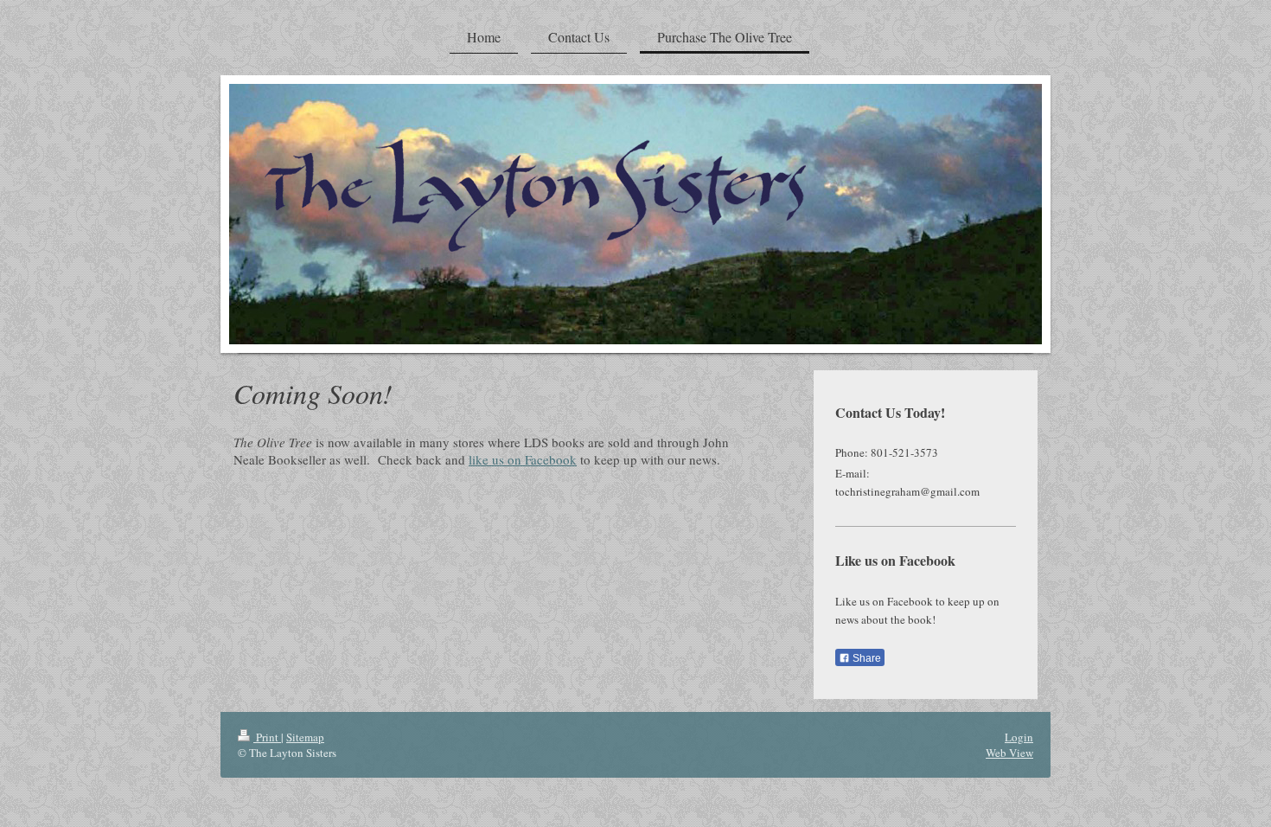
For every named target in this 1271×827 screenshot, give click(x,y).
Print (267, 737)
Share (865, 658)
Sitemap (305, 737)
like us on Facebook (523, 459)
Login (1019, 737)
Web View (1009, 752)
